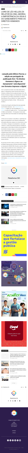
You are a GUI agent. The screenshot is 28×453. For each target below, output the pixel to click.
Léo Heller (22, 186)
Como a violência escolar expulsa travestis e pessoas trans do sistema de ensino (18, 220)
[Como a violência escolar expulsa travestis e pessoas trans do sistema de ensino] (5, 221)
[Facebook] (8, 44)
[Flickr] (10, 440)
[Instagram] (10, 44)
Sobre (14, 422)
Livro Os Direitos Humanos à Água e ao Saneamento (11, 188)
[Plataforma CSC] (2, 24)
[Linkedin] (12, 44)
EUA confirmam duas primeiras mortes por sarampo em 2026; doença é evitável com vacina (18, 370)
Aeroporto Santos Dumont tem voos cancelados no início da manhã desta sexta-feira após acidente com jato (17, 362)
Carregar (13, 383)
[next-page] (4, 226)
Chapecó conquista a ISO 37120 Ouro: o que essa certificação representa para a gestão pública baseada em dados (18, 355)
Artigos (14, 432)
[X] (17, 44)
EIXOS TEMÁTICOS (7, 6)
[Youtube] (19, 44)
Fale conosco (14, 426)
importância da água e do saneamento (12, 186)
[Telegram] (15, 44)
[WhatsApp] (15, 50)
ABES (5, 163)
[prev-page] (2, 226)
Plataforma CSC (6, 24)
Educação (13, 6)
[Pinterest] (12, 50)
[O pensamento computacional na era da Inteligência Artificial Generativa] (5, 206)
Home (2, 6)
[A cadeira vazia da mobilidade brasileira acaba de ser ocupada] (5, 378)
